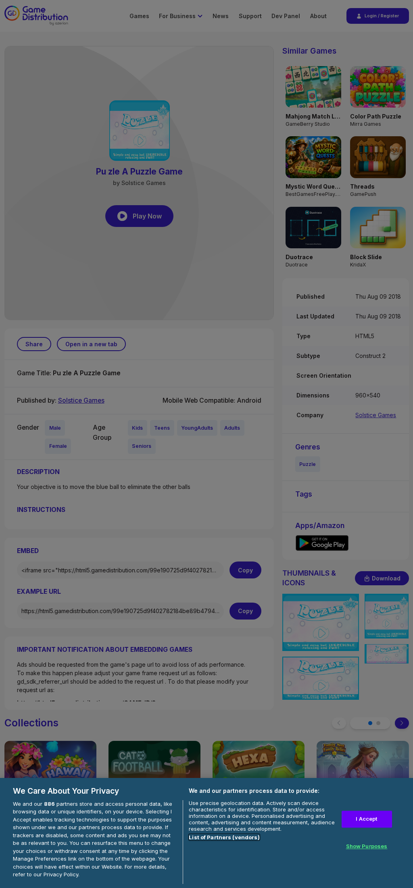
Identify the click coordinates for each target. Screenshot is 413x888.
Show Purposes (367, 846)
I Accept (366, 819)
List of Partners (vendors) (224, 837)
